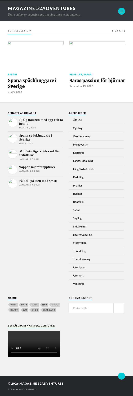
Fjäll (35, 305)
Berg (13, 305)
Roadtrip (78, 201)
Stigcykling (79, 242)
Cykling (77, 128)
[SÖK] (118, 308)
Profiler (75, 74)
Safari (12, 74)
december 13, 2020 (81, 86)
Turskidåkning (81, 259)
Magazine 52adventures (42, 8)
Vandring (78, 283)
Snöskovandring (82, 234)
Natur (14, 310)
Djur (24, 305)
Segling (77, 218)
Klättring (78, 152)
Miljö (55, 305)
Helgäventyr (80, 144)
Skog (35, 310)
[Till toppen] (121, 376)
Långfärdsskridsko (84, 169)
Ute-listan (79, 267)
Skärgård (49, 310)
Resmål (77, 193)
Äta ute (77, 119)
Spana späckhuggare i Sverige (32, 83)
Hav (44, 305)
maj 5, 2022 (15, 92)
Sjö (25, 310)
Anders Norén (28, 389)
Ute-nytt (78, 275)
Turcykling (79, 251)
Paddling (78, 177)
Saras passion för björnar (97, 80)
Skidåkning (79, 226)
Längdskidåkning (83, 160)
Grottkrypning (81, 136)
